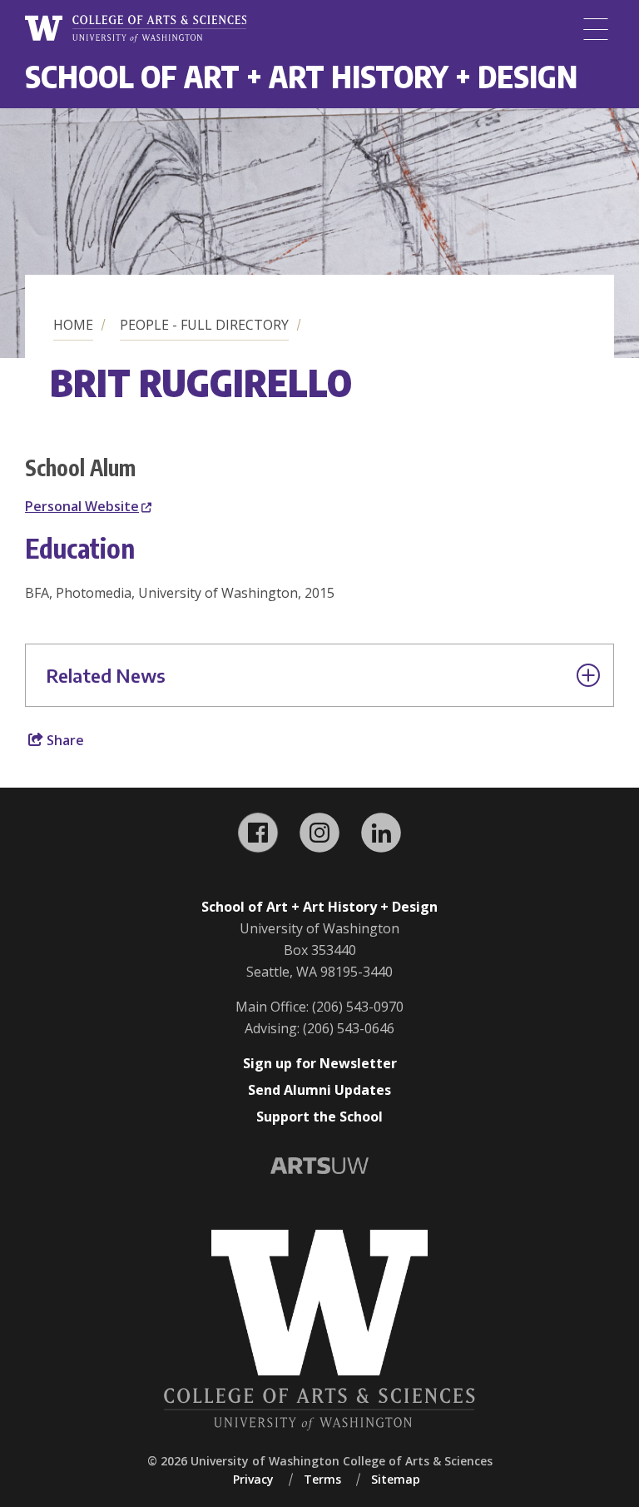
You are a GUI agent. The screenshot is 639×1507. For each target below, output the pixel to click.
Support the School (319, 1116)
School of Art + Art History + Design (301, 76)
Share (63, 740)
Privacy (253, 1479)
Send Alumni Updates (319, 1090)
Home (73, 325)
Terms (322, 1479)
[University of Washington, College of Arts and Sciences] (135, 29)
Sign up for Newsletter (320, 1063)
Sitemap (395, 1479)
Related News (106, 675)
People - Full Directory (204, 325)
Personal (82, 506)
